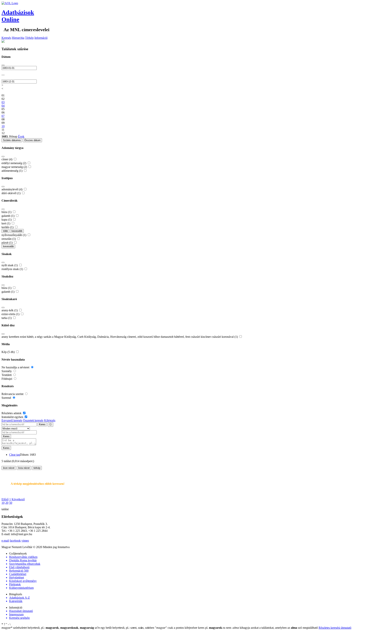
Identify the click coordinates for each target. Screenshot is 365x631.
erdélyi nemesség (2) (14, 163)
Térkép (29, 37)
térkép (36, 467)
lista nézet (24, 467)
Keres (42, 424)
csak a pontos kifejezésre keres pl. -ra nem (193, 627)
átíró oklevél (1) (11, 193)
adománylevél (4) (12, 189)
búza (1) (7, 212)
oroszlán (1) (9, 238)
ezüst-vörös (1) (11, 314)
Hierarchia (18, 37)
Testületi (7, 375)
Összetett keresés (33, 420)
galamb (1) (8, 215)
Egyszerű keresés (12, 420)
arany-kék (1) (10, 310)
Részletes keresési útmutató (335, 627)
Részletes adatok (12, 413)
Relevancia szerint (13, 394)
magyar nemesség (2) (15, 166)
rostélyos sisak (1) (13, 269)
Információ (41, 37)
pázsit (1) (7, 242)
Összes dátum (32, 140)
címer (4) (7, 159)
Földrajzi (7, 378)
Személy (7, 371)
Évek (21, 136)
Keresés (6, 37)
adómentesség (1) (12, 170)
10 (3, 502)
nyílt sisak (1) (10, 265)
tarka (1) (7, 317)
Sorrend (7, 397)
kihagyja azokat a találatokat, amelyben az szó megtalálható (275, 627)
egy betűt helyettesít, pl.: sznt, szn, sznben (125, 627)
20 (6, 502)
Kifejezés (49, 420)
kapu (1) (7, 219)
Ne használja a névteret (16, 367)
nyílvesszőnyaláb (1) (14, 235)
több (5, 231)
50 (10, 502)
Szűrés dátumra (12, 140)
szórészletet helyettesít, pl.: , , (48, 627)
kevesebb (17, 231)
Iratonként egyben (13, 417)
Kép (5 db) (8, 352)
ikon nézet (8, 467)
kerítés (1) (8, 227)
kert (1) (6, 223)
